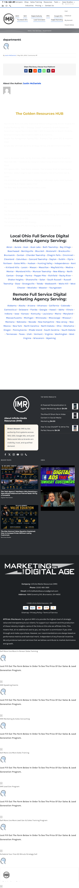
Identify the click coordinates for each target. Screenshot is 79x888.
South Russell (54, 279)
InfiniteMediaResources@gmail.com (42, 591)
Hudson (31, 263)
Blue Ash (39, 251)
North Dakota (48, 326)
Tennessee (11, 334)
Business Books (6, 537)
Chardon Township (35, 255)
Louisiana (48, 313)
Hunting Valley (45, 263)
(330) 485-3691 (42, 587)
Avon (25, 247)
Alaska (22, 305)
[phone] (26, 455)
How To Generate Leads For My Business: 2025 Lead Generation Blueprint (37, 158)
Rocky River (65, 275)
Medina (69, 267)
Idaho (61, 309)
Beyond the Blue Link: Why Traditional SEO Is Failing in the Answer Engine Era (39, 124)
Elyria (70, 259)
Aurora (18, 247)
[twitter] (9, 455)
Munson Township (42, 271)
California (54, 305)
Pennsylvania (20, 330)
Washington (61, 334)
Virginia (49, 334)
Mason (33, 267)
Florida (33, 309)
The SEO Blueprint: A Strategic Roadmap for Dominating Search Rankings (37, 215)
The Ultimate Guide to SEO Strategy (20, 222)
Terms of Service (50, 612)
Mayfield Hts (57, 267)
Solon (42, 279)
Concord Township (38, 259)
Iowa (17, 313)
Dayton (53, 259)
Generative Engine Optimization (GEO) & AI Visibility (28, 135)
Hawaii (52, 309)
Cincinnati (68, 255)
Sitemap (25, 612)
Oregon (7, 330)
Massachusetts (14, 318)
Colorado (65, 305)
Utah (29, 334)
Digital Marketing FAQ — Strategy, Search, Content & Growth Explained (36, 127)
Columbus (21, 259)
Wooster (43, 287)
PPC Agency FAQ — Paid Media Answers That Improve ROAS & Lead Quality (38, 169)
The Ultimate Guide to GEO (16, 218)
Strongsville (28, 283)
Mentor (10, 271)
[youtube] (18, 455)
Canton (20, 255)
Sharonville (31, 279)
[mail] (22, 455)
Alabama (11, 305)
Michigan (29, 318)
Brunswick (9, 255)
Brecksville (64, 251)
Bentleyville (27, 251)
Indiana (8, 313)
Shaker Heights (16, 279)
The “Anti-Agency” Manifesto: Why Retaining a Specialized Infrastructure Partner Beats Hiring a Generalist (19, 493)
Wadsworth (50, 283)
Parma (28, 275)
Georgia (43, 309)
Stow (17, 283)
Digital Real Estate (7, 497)
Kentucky (36, 313)
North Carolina (31, 326)
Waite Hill (63, 283)
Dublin (62, 259)
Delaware (23, 309)
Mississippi (54, 318)
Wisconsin (38, 338)
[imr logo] (8, 14)
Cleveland (9, 259)
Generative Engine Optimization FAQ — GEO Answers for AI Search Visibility (38, 131)
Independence (62, 263)
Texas (22, 334)
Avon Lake (35, 247)
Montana (10, 322)
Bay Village (65, 247)
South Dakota (68, 330)
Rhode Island (35, 330)
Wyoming (51, 338)
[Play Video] (41, 467)
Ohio (59, 326)
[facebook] (5, 455)
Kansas (25, 313)
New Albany (59, 271)
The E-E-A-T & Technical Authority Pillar (22, 200)
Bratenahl (51, 251)
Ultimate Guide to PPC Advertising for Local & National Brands (32, 226)
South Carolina (51, 330)
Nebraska (21, 322)
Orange (19, 275)
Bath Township (50, 247)
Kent (73, 263)
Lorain (24, 267)
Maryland (68, 313)
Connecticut (10, 309)
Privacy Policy (36, 612)
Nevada (32, 322)
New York (17, 326)
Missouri (66, 318)
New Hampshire (46, 322)
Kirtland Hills (12, 267)
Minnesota (41, 318)
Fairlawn (7, 263)
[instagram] (14, 455)
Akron (9, 247)
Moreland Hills (23, 271)
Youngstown (55, 287)
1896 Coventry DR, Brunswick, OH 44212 (43, 594)
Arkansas (42, 305)
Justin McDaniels (10, 55)
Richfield (52, 275)
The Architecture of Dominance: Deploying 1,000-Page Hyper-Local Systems (38, 180)
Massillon (44, 267)
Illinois (69, 309)
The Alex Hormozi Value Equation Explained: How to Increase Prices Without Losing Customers (18, 533)
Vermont (38, 334)
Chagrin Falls (54, 255)
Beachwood (13, 251)
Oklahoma (68, 326)
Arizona (31, 305)
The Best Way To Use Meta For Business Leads (25, 187)
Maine (58, 313)
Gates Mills (20, 263)
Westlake (32, 287)
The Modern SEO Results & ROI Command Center (26, 211)
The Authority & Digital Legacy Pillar (20, 184)
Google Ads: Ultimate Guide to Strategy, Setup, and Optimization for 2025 (37, 146)
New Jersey (61, 322)
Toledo (40, 283)
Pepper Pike (40, 275)
